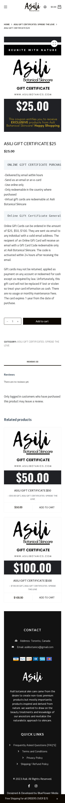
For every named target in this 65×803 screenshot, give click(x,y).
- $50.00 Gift (14, 495)
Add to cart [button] (47, 507)
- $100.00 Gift (16, 585)
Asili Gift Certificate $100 (32, 580)
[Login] (45, 7)
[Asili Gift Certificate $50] (32, 455)
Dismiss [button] (57, 798)
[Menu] (5, 6)
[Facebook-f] (29, 786)
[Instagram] (36, 786)
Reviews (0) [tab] (32, 361)
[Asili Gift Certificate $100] (32, 545)
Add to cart (42, 321)
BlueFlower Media (48, 793)
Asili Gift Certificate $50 (32, 490)
